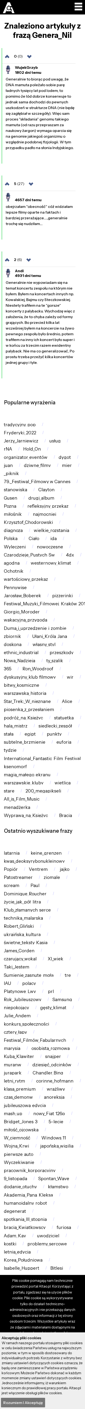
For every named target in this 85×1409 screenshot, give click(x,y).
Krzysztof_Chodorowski (28, 522)
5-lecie (56, 1121)
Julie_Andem (17, 1015)
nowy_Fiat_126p (49, 1113)
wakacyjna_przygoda (25, 620)
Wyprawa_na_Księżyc (26, 815)
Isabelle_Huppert (21, 1268)
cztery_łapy (15, 1032)
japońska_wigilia (56, 1146)
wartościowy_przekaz (26, 579)
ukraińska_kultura (22, 934)
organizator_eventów (25, 457)
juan (8, 465)
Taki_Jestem (16, 967)
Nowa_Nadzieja (19, 660)
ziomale (52, 877)
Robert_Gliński (19, 926)
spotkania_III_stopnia (25, 1219)
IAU (7, 983)
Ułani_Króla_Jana (49, 636)
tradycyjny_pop (20, 424)
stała (8, 734)
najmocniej (44, 514)
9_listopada (15, 1178)
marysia (12, 1048)
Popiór (11, 869)
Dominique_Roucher (25, 894)
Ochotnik (13, 571)
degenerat (15, 1211)
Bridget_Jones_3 (21, 1121)
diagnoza (13, 530)
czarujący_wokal (20, 959)
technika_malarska (23, 918)
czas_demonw (18, 1097)
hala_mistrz (15, 726)
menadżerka (17, 807)
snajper (53, 1056)
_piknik (11, 473)
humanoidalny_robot (25, 1203)
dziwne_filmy (37, 465)
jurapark (12, 1073)
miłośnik (13, 514)
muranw (12, 1065)
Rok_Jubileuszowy (22, 999)
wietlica (63, 783)
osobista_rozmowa (50, 1048)
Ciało (34, 538)
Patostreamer (18, 877)
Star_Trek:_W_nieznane (27, 701)
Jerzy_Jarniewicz (21, 441)
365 (7, 669)
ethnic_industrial (21, 652)
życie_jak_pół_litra (22, 902)
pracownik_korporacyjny (29, 1170)
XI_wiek (55, 959)
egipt (30, 734)
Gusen (10, 498)
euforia (63, 742)
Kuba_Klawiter (19, 1056)
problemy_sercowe (47, 1244)
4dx (70, 555)
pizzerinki (62, 595)
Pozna (10, 506)
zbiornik (12, 636)
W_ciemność (17, 1138)
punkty (54, 734)
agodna (12, 563)
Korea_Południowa (23, 1260)
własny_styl (44, 644)
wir (70, 677)
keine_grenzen (46, 853)
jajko (64, 869)
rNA (8, 449)
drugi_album (41, 498)
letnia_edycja (17, 1252)
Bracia (65, 815)
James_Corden (19, 950)
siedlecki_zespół (55, 726)
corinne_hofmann (54, 1081)
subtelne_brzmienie (24, 742)
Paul (34, 885)
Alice (67, 701)
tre (68, 975)
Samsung (62, 999)
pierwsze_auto (18, 1154)
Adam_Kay (15, 1236)
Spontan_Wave (53, 1178)
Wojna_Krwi (16, 1146)
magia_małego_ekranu (27, 774)
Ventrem (38, 869)
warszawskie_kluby (23, 783)
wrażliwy (56, 1089)
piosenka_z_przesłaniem (29, 709)
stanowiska (15, 489)
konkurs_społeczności (26, 1024)
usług (55, 441)
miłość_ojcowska (21, 1130)
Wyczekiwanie (19, 1162)
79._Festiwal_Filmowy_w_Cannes (37, 481)
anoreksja (54, 1097)
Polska (10, 538)
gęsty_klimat (53, 1007)
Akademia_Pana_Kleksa (28, 1195)
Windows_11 (53, 1138)
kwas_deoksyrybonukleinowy (34, 861)
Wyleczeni (15, 547)
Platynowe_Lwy (20, 991)
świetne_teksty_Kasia (25, 942)
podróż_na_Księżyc (23, 718)
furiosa (64, 1227)
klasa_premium (20, 1089)
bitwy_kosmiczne (21, 685)
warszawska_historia (25, 693)
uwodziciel (48, 1236)
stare (9, 791)
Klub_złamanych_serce (27, 910)
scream (11, 885)
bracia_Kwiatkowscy (25, 1227)
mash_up (13, 1113)
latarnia (12, 853)
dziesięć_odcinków (51, 1065)
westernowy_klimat (51, 563)
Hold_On (32, 449)
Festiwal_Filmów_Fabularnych (35, 1040)
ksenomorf (15, 766)
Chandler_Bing (48, 1073)
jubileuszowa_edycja (25, 1105)
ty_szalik (54, 660)
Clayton (46, 489)
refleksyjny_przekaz (47, 506)
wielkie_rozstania (51, 530)
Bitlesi (56, 1268)
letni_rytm (14, 1081)
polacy (29, 983)
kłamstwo (58, 1186)
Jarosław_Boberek (22, 595)
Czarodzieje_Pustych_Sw (29, 555)
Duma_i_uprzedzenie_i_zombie (35, 628)
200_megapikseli (43, 791)
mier (67, 465)
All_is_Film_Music (21, 799)
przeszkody (61, 652)
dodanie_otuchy (20, 1186)
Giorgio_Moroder (22, 612)
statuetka (64, 718)
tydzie (10, 750)
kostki (10, 1244)
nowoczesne (50, 547)
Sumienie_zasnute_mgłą (29, 975)
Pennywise (15, 587)
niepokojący (16, 1007)
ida (53, 538)
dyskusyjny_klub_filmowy (30, 677)
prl (50, 991)
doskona (12, 644)
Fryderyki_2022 (20, 433)
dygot (65, 457)
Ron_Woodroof (37, 669)
